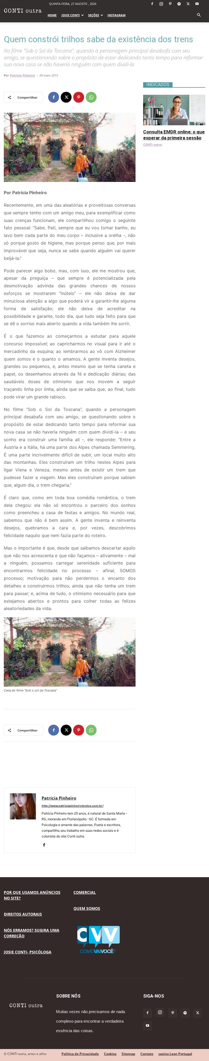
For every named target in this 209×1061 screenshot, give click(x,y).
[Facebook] (152, 4)
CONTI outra (152, 144)
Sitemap (128, 1053)
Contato (146, 1053)
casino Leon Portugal (175, 1053)
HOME (52, 15)
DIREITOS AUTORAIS (23, 914)
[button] (198, 15)
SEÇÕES (93, 15)
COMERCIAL (84, 892)
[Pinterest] (170, 4)
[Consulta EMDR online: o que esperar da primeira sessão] (174, 97)
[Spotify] (179, 4)
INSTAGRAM (116, 15)
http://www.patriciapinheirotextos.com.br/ (72, 806)
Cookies (110, 1053)
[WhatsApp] (91, 97)
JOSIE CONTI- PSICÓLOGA (27, 952)
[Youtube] (197, 4)
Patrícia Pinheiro (22, 75)
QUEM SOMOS (86, 908)
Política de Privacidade (80, 1053)
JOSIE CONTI (71, 15)
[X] (188, 4)
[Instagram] (161, 4)
